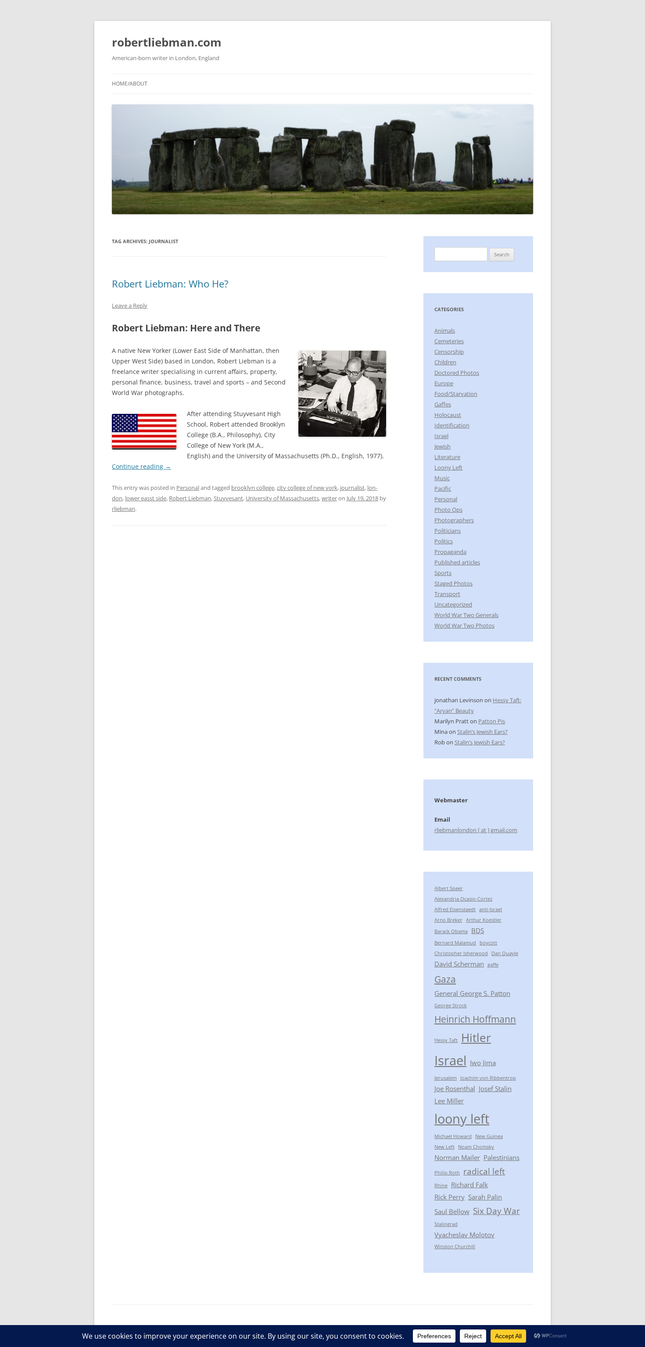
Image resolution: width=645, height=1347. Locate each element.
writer (329, 498)
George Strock (450, 1005)
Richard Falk (469, 1184)
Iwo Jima (483, 1062)
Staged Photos (453, 583)
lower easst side (145, 498)
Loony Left (448, 467)
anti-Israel (490, 909)
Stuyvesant (228, 498)
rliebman (123, 509)
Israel (441, 436)
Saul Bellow (451, 1211)
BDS (477, 930)
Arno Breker (448, 920)
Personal (187, 488)
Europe (443, 383)
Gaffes (442, 404)
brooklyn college (252, 488)
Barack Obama (451, 931)
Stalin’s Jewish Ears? (482, 732)
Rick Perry (449, 1197)
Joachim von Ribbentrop (488, 1078)
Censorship (449, 352)
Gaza (445, 979)
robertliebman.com (167, 42)
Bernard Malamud (455, 943)
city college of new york (307, 488)
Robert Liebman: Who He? (170, 283)
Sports (443, 573)
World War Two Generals (466, 615)
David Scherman (459, 963)
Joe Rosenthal (454, 1088)
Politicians (447, 531)
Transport (447, 594)
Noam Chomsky (476, 1147)
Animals (444, 330)
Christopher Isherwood (461, 953)
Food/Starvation (455, 394)
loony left (461, 1119)
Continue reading (141, 466)
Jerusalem (445, 1078)
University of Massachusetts (282, 498)
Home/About (129, 83)
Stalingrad (446, 1224)
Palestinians (502, 1157)
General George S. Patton (472, 993)
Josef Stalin (495, 1088)
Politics (443, 541)
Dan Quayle (504, 953)
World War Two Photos (464, 625)
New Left (444, 1147)
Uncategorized (453, 604)
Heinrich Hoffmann (475, 1019)
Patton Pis (491, 721)
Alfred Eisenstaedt (455, 909)
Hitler (476, 1037)
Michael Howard (453, 1136)
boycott (488, 943)
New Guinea (489, 1136)
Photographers (454, 520)
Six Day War (496, 1210)
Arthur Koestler (484, 920)
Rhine (441, 1185)
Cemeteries (449, 341)
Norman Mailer (457, 1157)
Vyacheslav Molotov (464, 1234)
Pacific (442, 488)
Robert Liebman (190, 498)
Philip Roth (447, 1173)
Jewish (442, 446)
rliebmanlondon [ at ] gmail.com (475, 830)
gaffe (492, 965)
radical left (484, 1171)
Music (442, 478)
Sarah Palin (485, 1197)
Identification (451, 425)
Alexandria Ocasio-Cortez (463, 899)
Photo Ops (448, 510)
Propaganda (450, 552)
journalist (352, 488)
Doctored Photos (456, 373)
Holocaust (447, 415)
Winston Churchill (454, 1246)
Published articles (457, 562)
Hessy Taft (446, 1040)
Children (445, 362)
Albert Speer (448, 888)
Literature (447, 457)
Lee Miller (449, 1100)
